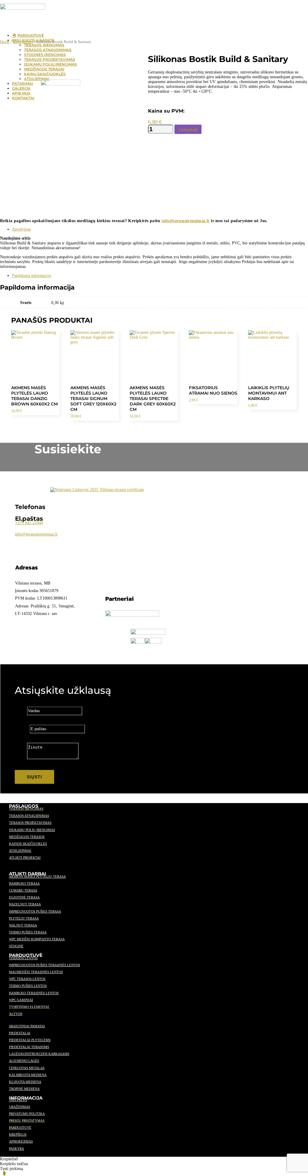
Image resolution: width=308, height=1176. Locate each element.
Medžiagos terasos (27, 837)
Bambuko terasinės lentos (34, 993)
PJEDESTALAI (19, 1033)
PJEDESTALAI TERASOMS (29, 1047)
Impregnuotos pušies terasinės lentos (44, 965)
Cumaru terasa (23, 890)
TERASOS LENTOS (23, 958)
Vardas (20, 711)
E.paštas (22, 729)
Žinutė (20, 758)
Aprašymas (21, 229)
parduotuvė (20, 1127)
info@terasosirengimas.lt (186, 221)
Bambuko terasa (24, 883)
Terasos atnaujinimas (29, 816)
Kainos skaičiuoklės (28, 844)
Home (5, 42)
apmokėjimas (21, 1141)
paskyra (16, 1148)
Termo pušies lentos (28, 986)
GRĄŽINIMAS (19, 1107)
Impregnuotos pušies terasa (35, 911)
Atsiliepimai (20, 850)
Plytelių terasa (24, 918)
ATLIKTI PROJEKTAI (25, 857)
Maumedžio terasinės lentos (36, 972)
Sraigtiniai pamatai (27, 1026)
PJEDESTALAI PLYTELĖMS (30, 1040)
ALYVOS (15, 1014)
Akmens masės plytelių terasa (37, 876)
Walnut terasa (23, 925)
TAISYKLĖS (18, 1100)
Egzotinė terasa (24, 897)
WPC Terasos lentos (27, 979)
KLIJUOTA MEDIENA (25, 1082)
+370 (29, 522)
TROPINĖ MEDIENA (24, 1089)
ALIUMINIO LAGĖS (24, 1061)
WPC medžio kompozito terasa (37, 939)
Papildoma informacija (31, 275)
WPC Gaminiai (21, 1000)
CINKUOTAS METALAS (27, 1068)
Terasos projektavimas (30, 822)
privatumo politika (27, 1113)
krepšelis (17, 1134)
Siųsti (34, 776)
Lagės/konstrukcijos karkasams (39, 1054)
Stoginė (16, 946)
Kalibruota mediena (28, 1075)
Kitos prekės (23, 42)
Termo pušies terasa (28, 932)
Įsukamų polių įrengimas (32, 830)
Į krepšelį (188, 129)
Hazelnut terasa (25, 904)
